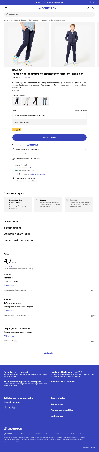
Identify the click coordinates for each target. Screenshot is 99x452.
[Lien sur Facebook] (5, 407)
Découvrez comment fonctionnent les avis (17, 268)
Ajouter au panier (49, 137)
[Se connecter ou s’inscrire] (88, 8)
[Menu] (6, 8)
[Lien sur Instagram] (13, 407)
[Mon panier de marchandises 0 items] (92, 8)
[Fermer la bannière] (93, 2)
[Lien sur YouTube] (9, 407)
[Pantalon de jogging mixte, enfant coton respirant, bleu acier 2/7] (73, 44)
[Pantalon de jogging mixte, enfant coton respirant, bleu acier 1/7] (26, 44)
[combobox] (49, 122)
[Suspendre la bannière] (90, 2)
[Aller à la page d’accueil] (47, 8)
